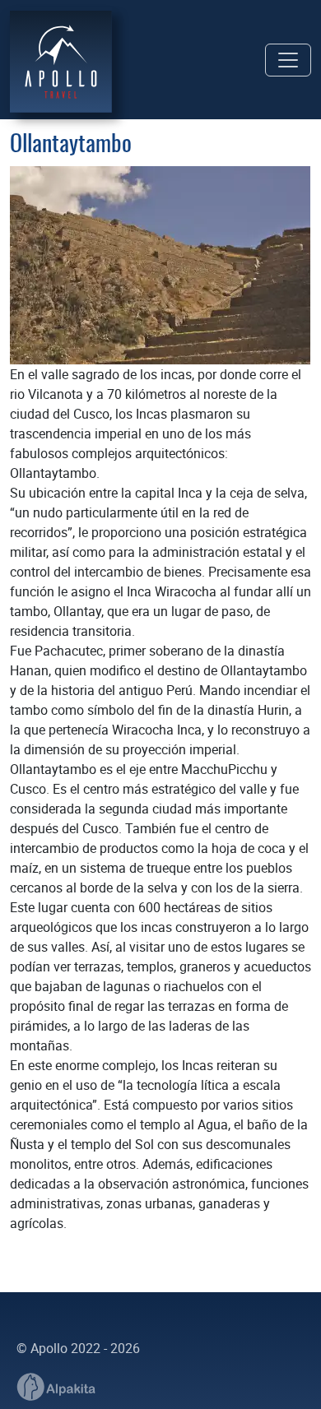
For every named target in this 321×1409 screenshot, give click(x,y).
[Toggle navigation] (288, 60)
